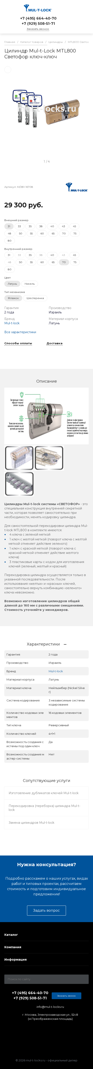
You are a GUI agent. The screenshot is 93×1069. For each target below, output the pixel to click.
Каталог (11, 935)
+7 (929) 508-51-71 (38, 24)
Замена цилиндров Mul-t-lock (31, 823)
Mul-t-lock (11, 323)
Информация (15, 959)
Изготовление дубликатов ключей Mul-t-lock (44, 793)
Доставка (54, 343)
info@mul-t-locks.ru (50, 1006)
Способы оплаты (18, 343)
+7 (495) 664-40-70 (38, 18)
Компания (12, 947)
